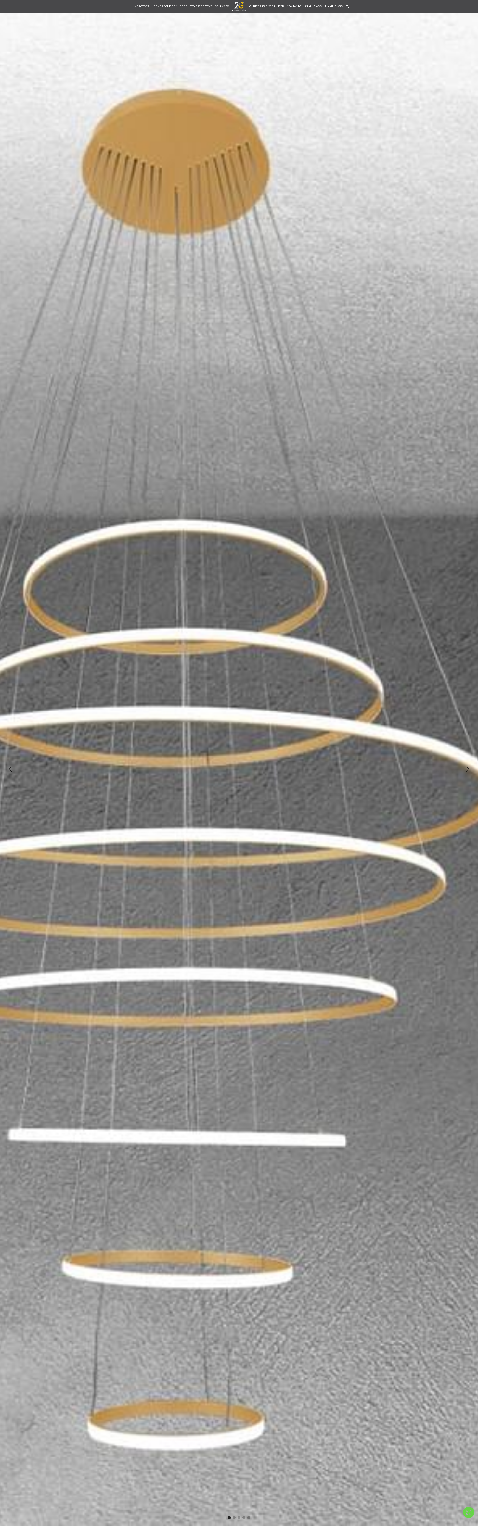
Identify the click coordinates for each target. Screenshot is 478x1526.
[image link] (239, 6)
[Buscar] (347, 6)
